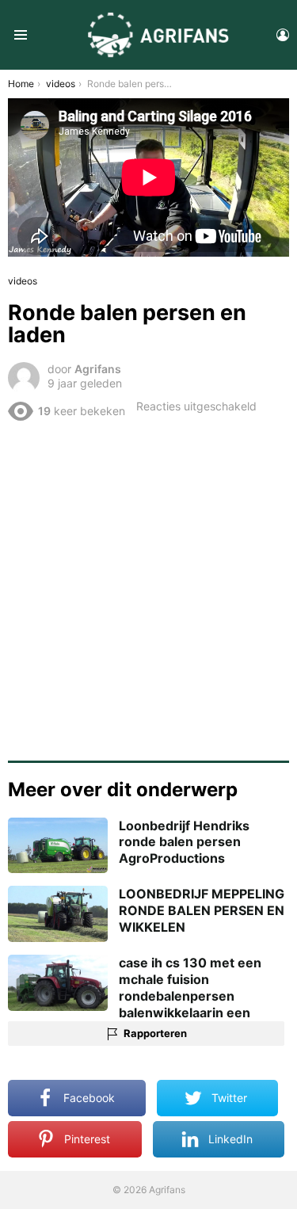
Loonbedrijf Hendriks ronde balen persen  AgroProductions (184, 842)
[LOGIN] (282, 35)
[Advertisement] (148, 585)
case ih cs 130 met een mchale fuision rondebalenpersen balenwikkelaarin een (190, 987)
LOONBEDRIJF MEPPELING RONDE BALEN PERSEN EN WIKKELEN (201, 910)
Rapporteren (155, 1033)
